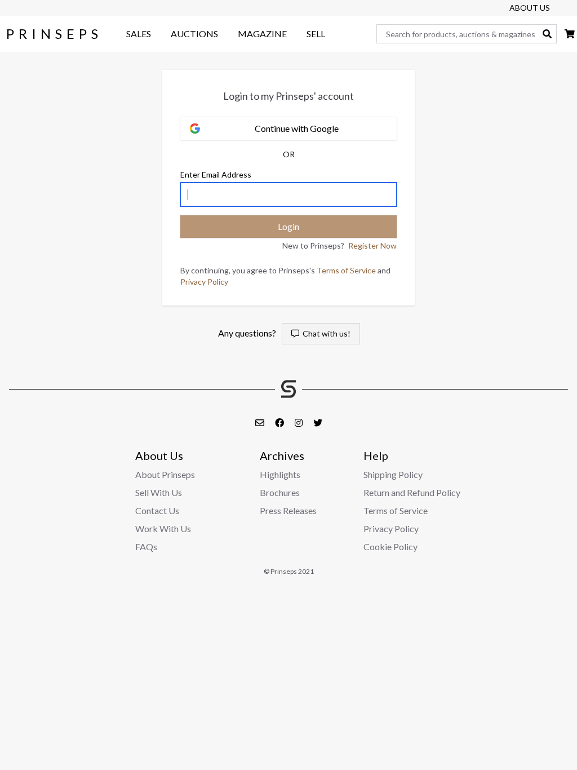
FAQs (146, 546)
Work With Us (163, 528)
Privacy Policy (204, 281)
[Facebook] (280, 422)
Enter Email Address (215, 174)
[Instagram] (299, 422)
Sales (138, 33)
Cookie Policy (390, 546)
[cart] (569, 33)
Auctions (194, 33)
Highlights (280, 474)
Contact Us (157, 510)
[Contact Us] (260, 422)
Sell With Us (158, 492)
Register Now (372, 245)
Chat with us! (324, 333)
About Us (529, 7)
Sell (316, 33)
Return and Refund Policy (411, 492)
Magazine (262, 33)
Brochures (280, 492)
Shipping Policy (393, 474)
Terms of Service (346, 270)
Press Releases (288, 510)
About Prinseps (165, 474)
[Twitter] (317, 422)
